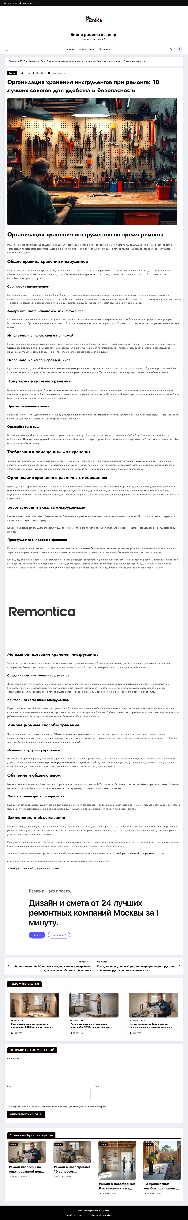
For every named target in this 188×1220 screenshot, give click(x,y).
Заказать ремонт (86, 49)
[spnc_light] (179, 49)
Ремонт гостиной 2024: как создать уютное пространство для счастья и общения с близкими (53, 968)
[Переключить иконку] (7, 49)
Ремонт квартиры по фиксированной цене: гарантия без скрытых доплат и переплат (150, 1025)
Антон (27, 73)
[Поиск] (170, 49)
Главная (70, 49)
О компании (105, 49)
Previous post (84, 961)
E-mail (97, 1086)
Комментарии (13, 1058)
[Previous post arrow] (8, 966)
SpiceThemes (117, 1215)
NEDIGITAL (86, 1215)
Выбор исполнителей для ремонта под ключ (140, 853)
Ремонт (12, 73)
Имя (9, 1086)
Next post (102, 961)
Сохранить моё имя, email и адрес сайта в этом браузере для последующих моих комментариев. (59, 1106)
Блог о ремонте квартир (93, 34)
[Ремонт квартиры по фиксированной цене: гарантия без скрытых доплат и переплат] (153, 1004)
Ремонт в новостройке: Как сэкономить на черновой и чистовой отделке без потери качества (116, 1186)
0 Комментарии (58, 73)
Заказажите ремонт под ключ (93, 1210)
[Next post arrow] (180, 966)
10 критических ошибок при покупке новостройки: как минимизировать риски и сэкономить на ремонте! (161, 1186)
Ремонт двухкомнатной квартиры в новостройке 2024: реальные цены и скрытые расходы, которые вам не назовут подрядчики (31, 1025)
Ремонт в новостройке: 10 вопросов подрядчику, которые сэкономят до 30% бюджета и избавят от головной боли (71, 1169)
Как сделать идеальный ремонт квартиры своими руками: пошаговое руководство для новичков (136, 968)
